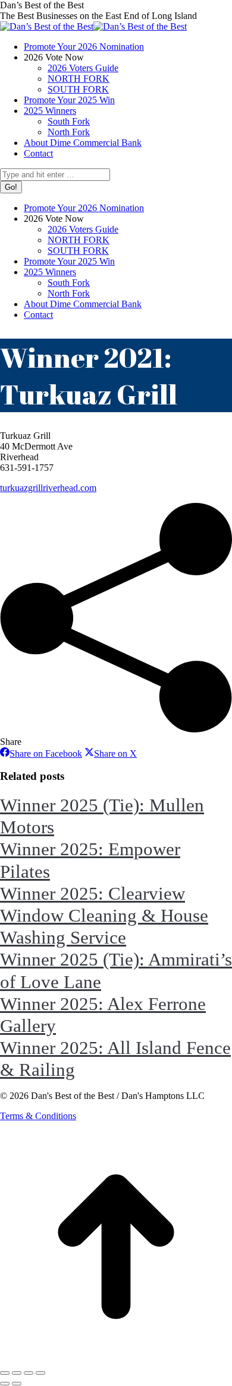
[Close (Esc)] (5, 1373)
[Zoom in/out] (40, 1373)
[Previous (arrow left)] (5, 1383)
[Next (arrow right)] (16, 1383)
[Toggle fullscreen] (28, 1373)
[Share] (16, 1373)
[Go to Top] (116, 1359)
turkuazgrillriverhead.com (48, 488)
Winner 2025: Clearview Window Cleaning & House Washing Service (104, 915)
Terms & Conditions (38, 1116)
